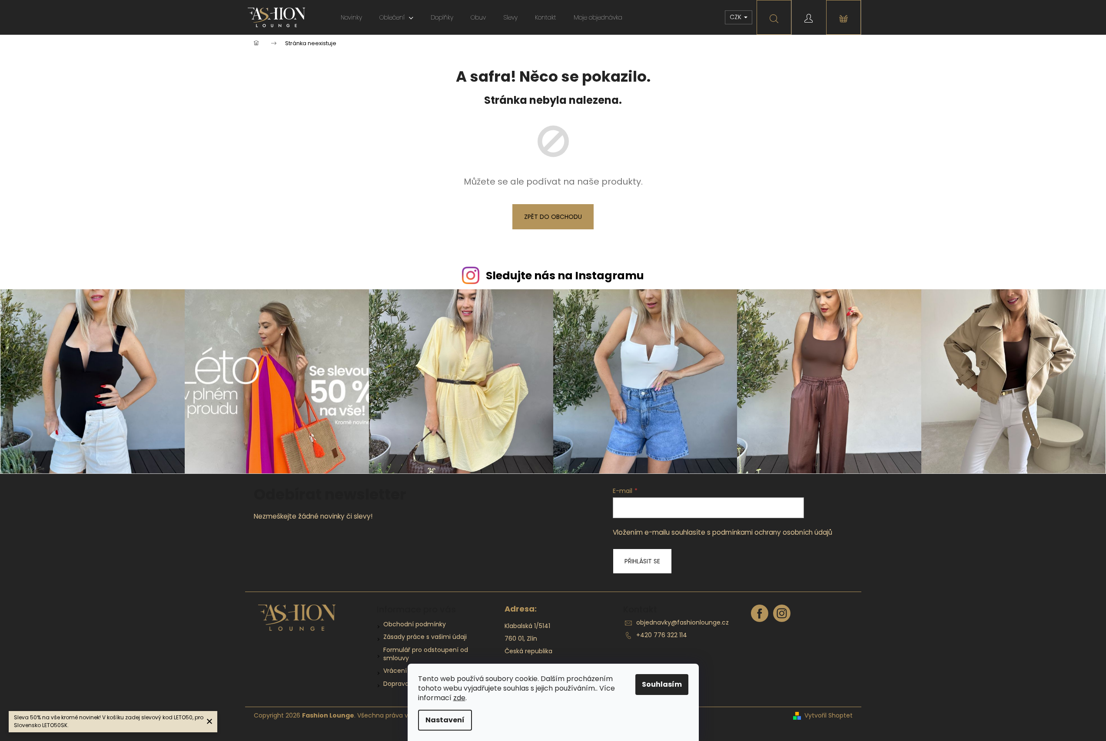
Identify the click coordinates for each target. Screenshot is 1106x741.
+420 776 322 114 (661, 635)
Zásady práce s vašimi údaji (425, 636)
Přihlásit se (642, 561)
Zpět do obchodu (553, 216)
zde (459, 698)
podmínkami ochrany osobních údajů (772, 532)
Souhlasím (662, 684)
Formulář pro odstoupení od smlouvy (425, 653)
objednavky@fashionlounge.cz (682, 622)
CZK (736, 17)
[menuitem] (351, 17)
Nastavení (445, 720)
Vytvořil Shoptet (828, 715)
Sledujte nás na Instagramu (565, 275)
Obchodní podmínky (414, 624)
